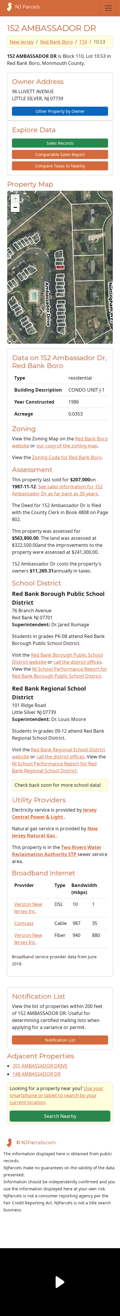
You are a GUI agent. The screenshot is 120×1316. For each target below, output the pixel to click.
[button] (15, 198)
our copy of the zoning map (67, 445)
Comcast (23, 923)
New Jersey (22, 42)
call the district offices (78, 662)
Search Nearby (60, 1116)
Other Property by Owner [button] (60, 111)
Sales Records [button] (60, 143)
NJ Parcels (27, 7)
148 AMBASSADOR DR (37, 1074)
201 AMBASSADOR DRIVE (40, 1066)
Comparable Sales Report (60, 154)
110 (83, 42)
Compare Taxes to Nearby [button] (60, 166)
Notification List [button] (60, 1040)
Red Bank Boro (56, 42)
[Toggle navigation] (108, 8)
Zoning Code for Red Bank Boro (67, 457)
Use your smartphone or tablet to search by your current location (56, 1095)
